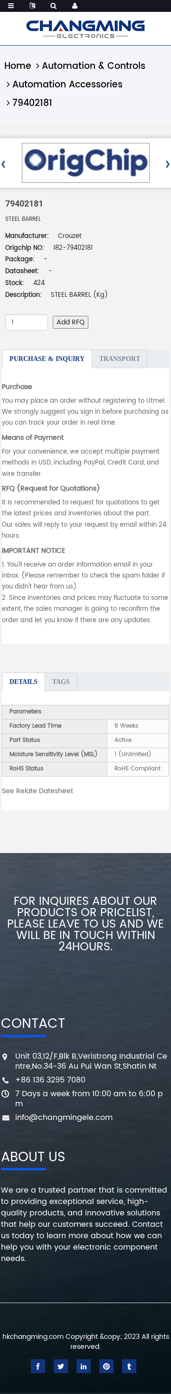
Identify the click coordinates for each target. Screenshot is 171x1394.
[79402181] (85, 162)
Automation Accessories (67, 84)
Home (17, 66)
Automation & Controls (93, 66)
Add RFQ (71, 322)
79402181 (32, 103)
